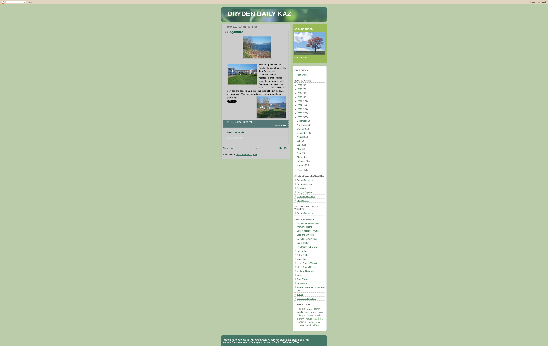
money (300, 318)
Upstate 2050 (303, 200)
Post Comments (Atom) (247, 154)
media (318, 315)
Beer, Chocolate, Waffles (308, 231)
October (301, 129)
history (301, 315)
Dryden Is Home (304, 184)
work (302, 325)
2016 (300, 85)
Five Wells (301, 188)
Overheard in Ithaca (306, 196)
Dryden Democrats (306, 180)
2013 (300, 97)
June (299, 145)
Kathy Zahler (303, 255)
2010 (300, 109)
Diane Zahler (303, 243)
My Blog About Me (305, 271)
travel (283, 125)
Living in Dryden (304, 192)
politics (318, 318)
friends (300, 312)
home (310, 315)
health (320, 312)
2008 (300, 117)
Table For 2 (302, 283)
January (301, 165)
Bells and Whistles (305, 235)
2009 (300, 113)
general (313, 312)
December (302, 121)
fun (306, 312)
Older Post (284, 148)
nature (309, 318)
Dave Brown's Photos (307, 239)
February (301, 161)
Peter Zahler (302, 279)
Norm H (300, 275)
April (299, 153)
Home (256, 148)
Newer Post (228, 148)
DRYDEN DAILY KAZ (259, 14)
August (300, 137)
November (302, 125)
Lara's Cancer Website (307, 263)
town (311, 322)
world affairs (313, 325)
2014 (300, 93)
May (299, 149)
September (302, 133)
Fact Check (302, 75)
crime (309, 309)
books (302, 309)
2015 (300, 89)
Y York (300, 294)
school (302, 321)
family (317, 309)
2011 (300, 105)
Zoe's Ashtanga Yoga (306, 298)
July (299, 141)
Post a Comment (234, 137)
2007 (300, 170)
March (300, 157)
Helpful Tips (302, 251)
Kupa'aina (301, 259)
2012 (300, 101)
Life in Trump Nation (306, 267)
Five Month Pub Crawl (307, 247)
